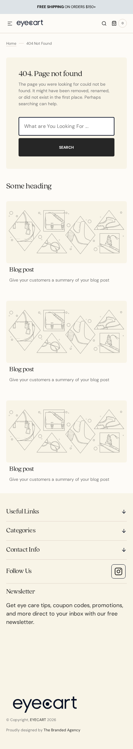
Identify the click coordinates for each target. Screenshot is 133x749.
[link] (66, 232)
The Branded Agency (62, 730)
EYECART (38, 719)
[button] (10, 24)
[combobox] (66, 126)
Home (11, 43)
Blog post (21, 269)
